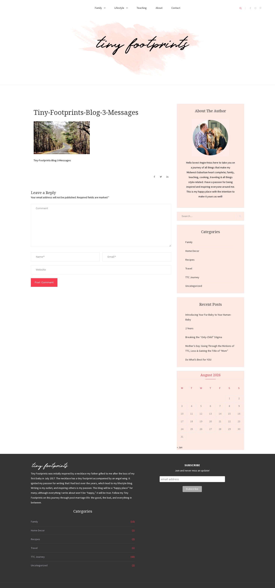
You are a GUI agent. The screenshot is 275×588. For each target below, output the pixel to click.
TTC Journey (192, 277)
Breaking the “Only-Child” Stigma (203, 337)
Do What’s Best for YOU (198, 359)
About (159, 8)
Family (98, 8)
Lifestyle (119, 8)
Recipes (190, 259)
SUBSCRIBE (192, 465)
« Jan (179, 447)
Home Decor (192, 251)
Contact (175, 8)
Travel (188, 268)
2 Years (189, 328)
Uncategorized (193, 286)
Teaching (142, 8)
